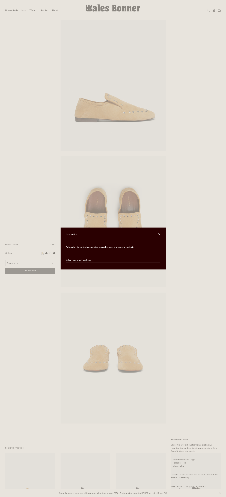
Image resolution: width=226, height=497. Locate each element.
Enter (157, 260)
